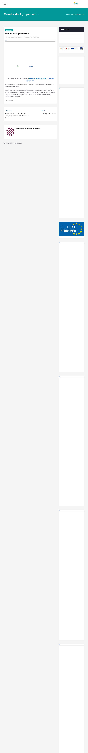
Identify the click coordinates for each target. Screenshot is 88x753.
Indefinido (36, 37)
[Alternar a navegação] (5, 4)
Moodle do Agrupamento (77, 14)
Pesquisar (65, 29)
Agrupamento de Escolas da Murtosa (18, 37)
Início (67, 14)
